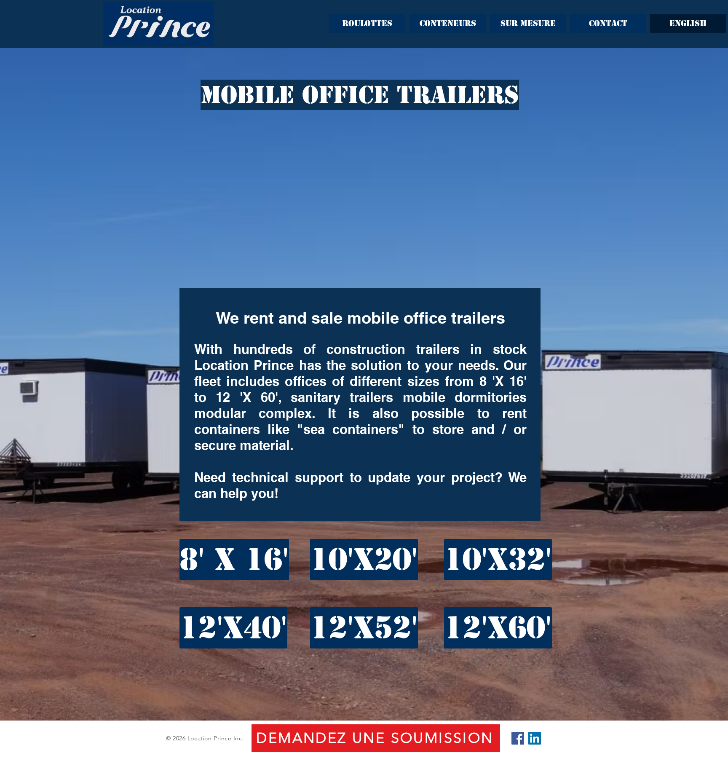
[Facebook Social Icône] (517, 738)
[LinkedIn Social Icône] (534, 738)
